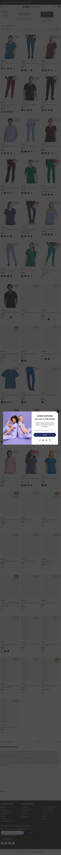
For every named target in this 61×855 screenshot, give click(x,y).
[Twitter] (43, 440)
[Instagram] (46, 440)
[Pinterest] (49, 440)
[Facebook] (40, 440)
